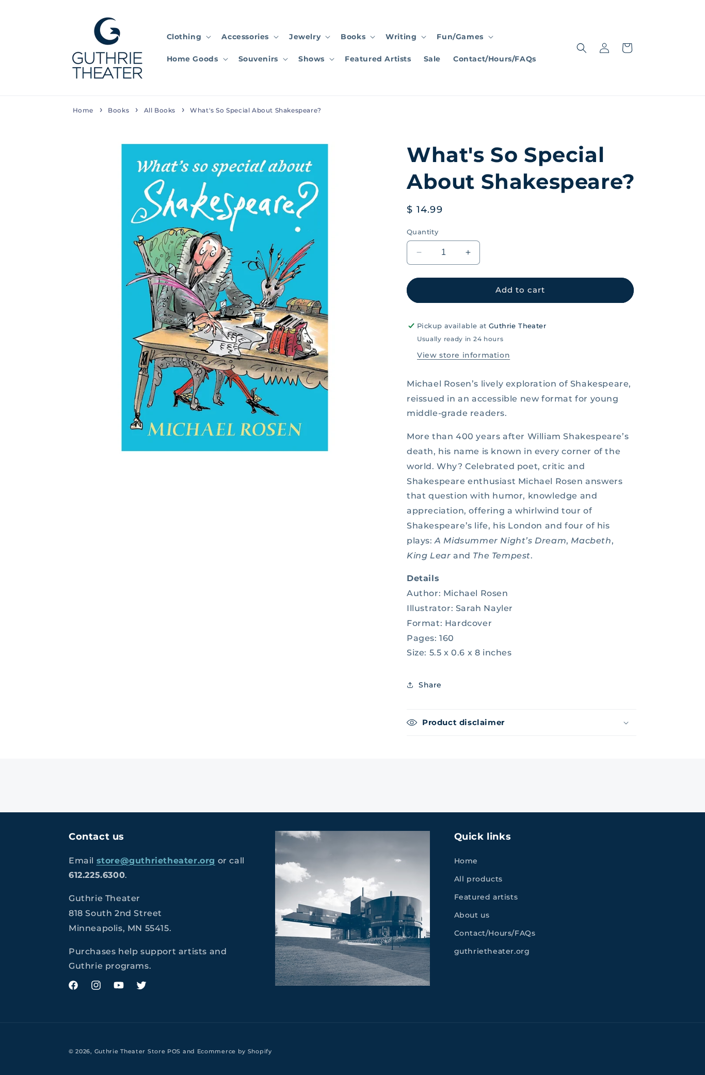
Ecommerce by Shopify (234, 1051)
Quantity (422, 232)
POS (174, 1051)
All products (478, 879)
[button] (188, 36)
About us (472, 915)
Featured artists (486, 897)
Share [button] (430, 684)
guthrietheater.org (492, 951)
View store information (463, 355)
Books (118, 110)
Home (83, 110)
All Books (159, 110)
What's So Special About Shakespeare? (256, 110)
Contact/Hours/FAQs (495, 933)
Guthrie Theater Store (130, 1051)
